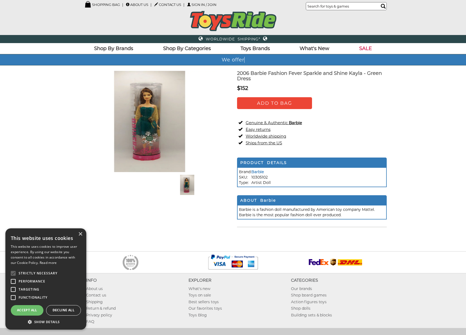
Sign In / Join (204, 4)
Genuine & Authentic (274, 122)
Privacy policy (99, 315)
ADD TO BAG (274, 103)
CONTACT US (170, 4)
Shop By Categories (187, 48)
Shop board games (308, 295)
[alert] (45, 279)
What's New (314, 48)
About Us (139, 4)
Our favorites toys (205, 308)
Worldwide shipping (266, 136)
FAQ (90, 321)
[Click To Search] (383, 6)
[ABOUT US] (127, 4)
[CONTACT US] (156, 4)
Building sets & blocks (311, 315)
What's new (199, 288)
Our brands (301, 288)
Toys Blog (198, 315)
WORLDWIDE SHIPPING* (233, 39)
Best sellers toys (204, 301)
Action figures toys (309, 301)
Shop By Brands (113, 48)
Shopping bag (105, 4)
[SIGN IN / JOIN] (189, 4)
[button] (46, 321)
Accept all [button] (27, 310)
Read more (48, 262)
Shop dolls (300, 308)
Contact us (96, 295)
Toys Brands (255, 48)
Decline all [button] (63, 310)
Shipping (94, 301)
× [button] (80, 234)
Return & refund (101, 308)
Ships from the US (264, 142)
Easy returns (258, 129)
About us (94, 288)
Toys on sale (200, 295)
